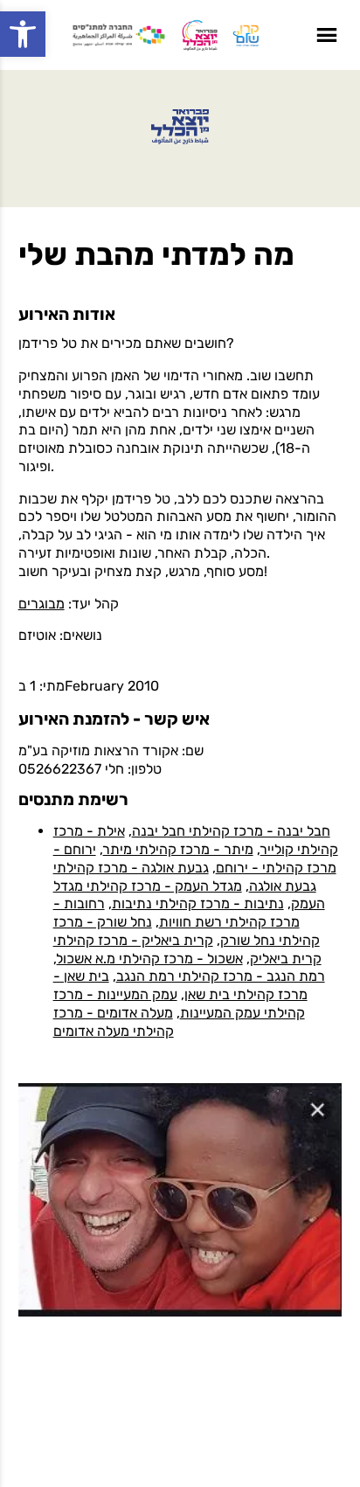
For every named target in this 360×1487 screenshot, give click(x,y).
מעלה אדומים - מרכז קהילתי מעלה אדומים (113, 1021)
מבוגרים (41, 603)
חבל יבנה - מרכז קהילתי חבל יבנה (231, 831)
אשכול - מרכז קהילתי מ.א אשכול (150, 958)
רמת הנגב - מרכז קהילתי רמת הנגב (220, 976)
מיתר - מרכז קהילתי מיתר (178, 849)
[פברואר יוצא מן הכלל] (180, 126)
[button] (22, 34)
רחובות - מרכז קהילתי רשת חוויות (176, 912)
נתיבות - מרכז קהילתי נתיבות (198, 903)
